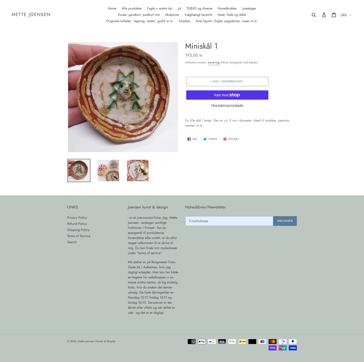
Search (72, 242)
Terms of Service (78, 235)
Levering (214, 62)
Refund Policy (77, 223)
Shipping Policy (78, 229)
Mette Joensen (31, 14)
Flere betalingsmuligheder (227, 105)
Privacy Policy (77, 217)
